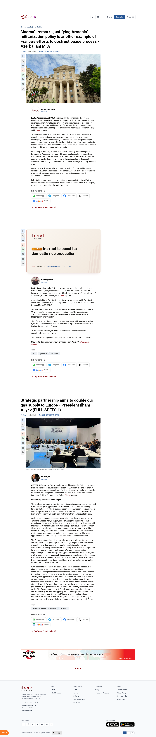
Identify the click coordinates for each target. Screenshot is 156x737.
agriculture (43, 354)
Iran (34, 354)
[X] (33, 724)
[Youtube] (37, 724)
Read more (44, 112)
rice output (54, 354)
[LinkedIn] (47, 724)
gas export (63, 608)
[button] (23, 56)
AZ (128, 732)
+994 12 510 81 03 (27, 707)
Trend (38, 130)
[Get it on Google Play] (127, 724)
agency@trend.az (27, 710)
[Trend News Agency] (27, 688)
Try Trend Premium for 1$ (45, 207)
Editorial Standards (79, 699)
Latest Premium (56, 693)
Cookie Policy (121, 699)
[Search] (93, 17)
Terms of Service (122, 690)
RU (132, 732)
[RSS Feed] (51, 724)
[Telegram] (42, 724)
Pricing (97, 690)
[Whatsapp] (23, 724)
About (75, 690)
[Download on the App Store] (112, 724)
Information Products (102, 693)
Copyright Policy (122, 696)
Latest (53, 690)
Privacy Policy (121, 693)
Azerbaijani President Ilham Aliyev (44, 608)
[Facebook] (28, 724)
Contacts (76, 696)
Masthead (76, 693)
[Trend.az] (28, 17)
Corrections (76, 702)
